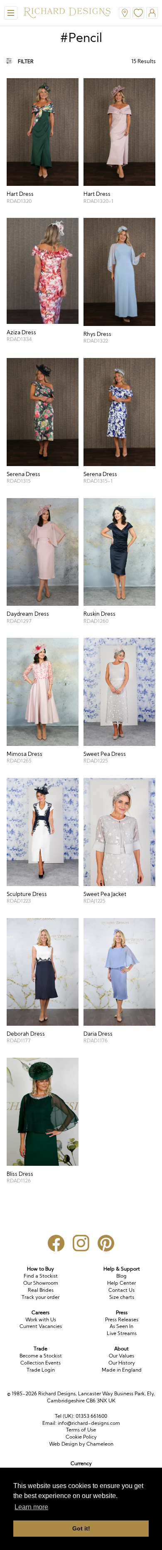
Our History (121, 1363)
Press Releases (121, 1319)
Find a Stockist (41, 1276)
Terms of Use (81, 1430)
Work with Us (40, 1319)
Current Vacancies (41, 1326)
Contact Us (121, 1290)
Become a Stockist (41, 1356)
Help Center (121, 1283)
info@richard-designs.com (89, 1423)
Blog (121, 1276)
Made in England (122, 1370)
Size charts (121, 1297)
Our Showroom (40, 1283)
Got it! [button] (81, 1528)
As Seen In (121, 1326)
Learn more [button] (31, 1507)
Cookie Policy (81, 1437)
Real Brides (41, 1290)
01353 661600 (91, 1416)
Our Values (121, 1356)
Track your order (40, 1297)
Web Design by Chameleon (81, 1444)
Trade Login (41, 1370)
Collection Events (40, 1363)
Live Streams (122, 1333)
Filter (26, 61)
